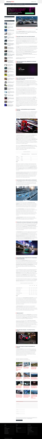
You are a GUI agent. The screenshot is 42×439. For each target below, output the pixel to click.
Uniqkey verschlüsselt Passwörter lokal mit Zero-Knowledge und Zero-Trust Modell (11, 92)
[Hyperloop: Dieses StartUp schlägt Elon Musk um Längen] (19, 383)
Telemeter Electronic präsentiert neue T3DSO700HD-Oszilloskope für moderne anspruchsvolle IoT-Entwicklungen (11, 44)
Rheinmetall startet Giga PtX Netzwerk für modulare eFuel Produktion (10, 27)
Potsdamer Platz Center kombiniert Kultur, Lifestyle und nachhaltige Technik (11, 38)
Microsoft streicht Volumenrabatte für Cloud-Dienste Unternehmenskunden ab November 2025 (11, 34)
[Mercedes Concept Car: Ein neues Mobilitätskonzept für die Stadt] (27, 21)
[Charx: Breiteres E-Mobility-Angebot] (26, 364)
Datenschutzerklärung (30, 418)
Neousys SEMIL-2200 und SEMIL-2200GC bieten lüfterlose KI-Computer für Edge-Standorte (11, 86)
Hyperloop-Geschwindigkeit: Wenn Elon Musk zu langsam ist (26, 387)
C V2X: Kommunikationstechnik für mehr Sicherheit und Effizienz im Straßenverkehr (34, 396)
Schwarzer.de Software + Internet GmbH (8, 438)
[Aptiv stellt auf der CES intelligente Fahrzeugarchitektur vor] (34, 383)
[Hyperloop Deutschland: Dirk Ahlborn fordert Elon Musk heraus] (34, 375)
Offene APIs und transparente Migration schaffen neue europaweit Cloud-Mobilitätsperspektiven (11, 48)
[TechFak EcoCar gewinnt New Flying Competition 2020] (34, 364)
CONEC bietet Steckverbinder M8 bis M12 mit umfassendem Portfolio (11, 30)
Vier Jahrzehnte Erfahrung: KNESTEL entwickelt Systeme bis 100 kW (11, 72)
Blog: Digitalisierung (29, 429)
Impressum (5, 427)
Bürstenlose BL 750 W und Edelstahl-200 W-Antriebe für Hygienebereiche (10, 65)
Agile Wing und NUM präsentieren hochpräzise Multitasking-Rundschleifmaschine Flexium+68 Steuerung (11, 75)
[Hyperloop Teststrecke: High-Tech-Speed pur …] (26, 375)
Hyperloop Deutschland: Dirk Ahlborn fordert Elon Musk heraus (34, 378)
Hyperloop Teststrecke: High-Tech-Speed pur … (26, 378)
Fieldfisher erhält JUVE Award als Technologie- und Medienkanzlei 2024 (11, 99)
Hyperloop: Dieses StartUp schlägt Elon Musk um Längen (19, 387)
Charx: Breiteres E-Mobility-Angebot (26, 367)
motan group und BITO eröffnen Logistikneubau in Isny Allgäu (11, 95)
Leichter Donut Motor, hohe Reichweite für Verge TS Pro (10, 57)
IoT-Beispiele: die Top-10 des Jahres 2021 (8, 18)
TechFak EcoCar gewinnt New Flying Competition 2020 (34, 368)
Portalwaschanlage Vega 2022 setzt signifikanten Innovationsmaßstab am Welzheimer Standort (11, 24)
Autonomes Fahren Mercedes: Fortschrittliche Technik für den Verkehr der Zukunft (19, 396)
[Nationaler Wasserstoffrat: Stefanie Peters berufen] (19, 375)
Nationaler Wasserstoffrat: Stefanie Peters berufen (19, 378)
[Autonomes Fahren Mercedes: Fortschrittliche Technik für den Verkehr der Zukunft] (19, 392)
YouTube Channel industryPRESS (31, 431)
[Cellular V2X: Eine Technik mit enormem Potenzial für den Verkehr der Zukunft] (26, 392)
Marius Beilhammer (19, 29)
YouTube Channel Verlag (30, 430)
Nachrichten (17, 431)
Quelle (17, 161)
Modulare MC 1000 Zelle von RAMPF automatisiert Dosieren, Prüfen (11, 82)
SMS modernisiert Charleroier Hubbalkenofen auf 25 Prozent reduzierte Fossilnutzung (10, 105)
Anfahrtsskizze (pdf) (6, 429)
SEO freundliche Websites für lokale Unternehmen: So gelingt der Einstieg (11, 79)
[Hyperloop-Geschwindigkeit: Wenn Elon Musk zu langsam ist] (26, 383)
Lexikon (16, 429)
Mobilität (37, 29)
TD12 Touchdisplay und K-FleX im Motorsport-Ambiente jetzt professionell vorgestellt (11, 102)
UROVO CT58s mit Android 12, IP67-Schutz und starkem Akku (11, 40)
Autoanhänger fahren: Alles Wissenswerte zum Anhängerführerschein (19, 369)
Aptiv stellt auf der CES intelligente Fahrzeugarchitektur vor (34, 387)
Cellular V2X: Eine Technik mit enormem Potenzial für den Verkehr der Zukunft (26, 396)
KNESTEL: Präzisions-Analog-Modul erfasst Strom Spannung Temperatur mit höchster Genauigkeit (11, 55)
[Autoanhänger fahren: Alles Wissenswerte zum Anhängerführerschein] (19, 364)
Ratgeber (17, 430)
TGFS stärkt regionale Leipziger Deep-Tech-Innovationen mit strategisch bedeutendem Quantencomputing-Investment (11, 61)
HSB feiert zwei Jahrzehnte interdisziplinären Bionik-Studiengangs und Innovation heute (11, 51)
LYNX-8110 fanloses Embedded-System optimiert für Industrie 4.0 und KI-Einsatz (11, 89)
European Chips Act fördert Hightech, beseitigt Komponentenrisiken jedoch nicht (11, 68)
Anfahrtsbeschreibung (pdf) (6, 428)
